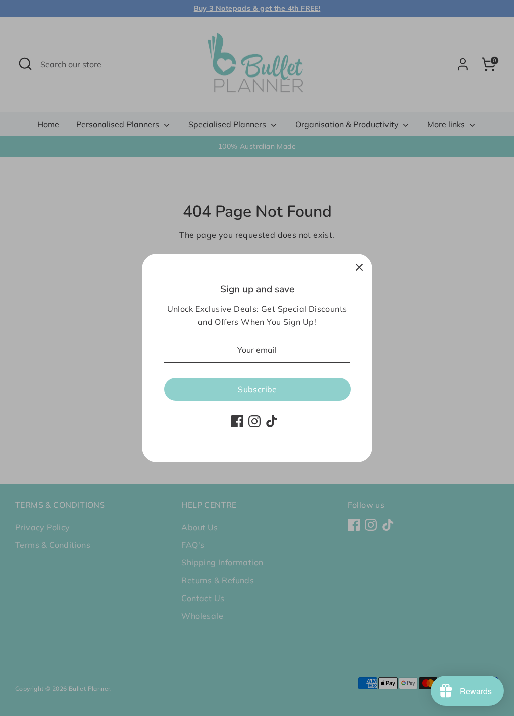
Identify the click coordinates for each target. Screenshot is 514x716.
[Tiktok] (272, 421)
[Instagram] (254, 421)
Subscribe (257, 389)
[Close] (359, 267)
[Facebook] (237, 421)
